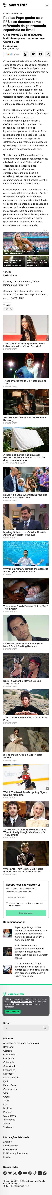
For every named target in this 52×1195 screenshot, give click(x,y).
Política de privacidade (15, 1153)
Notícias (7, 1108)
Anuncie (7, 1141)
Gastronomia (10, 1089)
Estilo (6, 1081)
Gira (5, 1092)
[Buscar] (45, 1028)
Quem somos (10, 1149)
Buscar (6, 1023)
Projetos (7, 1112)
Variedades (9, 1119)
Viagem (7, 1123)
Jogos (6, 1100)
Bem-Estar (8, 1046)
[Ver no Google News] (12, 54)
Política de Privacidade (21, 1001)
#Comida (8, 309)
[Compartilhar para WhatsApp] (26, 54)
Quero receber (26, 913)
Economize (9, 1070)
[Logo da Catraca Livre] (15, 4)
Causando (8, 1058)
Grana (6, 1096)
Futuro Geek (9, 1085)
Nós (5, 1104)
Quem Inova (9, 1115)
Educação (8, 1073)
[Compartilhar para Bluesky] (33, 54)
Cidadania (8, 1062)
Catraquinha (9, 1054)
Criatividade (9, 1066)
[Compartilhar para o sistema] (48, 54)
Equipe (7, 1157)
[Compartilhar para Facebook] (41, 54)
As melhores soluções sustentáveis (21, 1043)
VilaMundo (16, 14)
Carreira (7, 1050)
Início (5, 14)
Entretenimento (11, 1077)
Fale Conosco (10, 1145)
